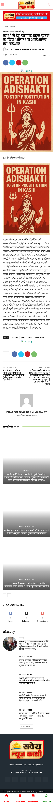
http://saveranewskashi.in (26, 415)
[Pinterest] (18, 62)
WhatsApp (46, 802)
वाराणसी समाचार (39, 337)
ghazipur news (26, 337)
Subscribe (42, 612)
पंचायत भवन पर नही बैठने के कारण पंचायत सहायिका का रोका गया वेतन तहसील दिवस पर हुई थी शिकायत (34, 716)
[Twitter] (12, 62)
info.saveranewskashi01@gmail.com (27, 49)
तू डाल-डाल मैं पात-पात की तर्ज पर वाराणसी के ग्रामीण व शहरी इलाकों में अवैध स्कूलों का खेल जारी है (27, 585)
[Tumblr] (38, 779)
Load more (25, 726)
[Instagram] (15, 779)
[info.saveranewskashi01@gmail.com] (5, 49)
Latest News (20, 802)
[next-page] (9, 595)
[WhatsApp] (25, 62)
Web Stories (33, 802)
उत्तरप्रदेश (12, 31)
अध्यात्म (12, 26)
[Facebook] (5, 62)
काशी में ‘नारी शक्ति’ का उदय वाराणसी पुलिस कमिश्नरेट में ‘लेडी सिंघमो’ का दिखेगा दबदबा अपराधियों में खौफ (32, 698)
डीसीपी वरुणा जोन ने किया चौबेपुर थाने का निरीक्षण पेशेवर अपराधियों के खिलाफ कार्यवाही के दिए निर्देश (13, 375)
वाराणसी (26, 471)
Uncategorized (26, 526)
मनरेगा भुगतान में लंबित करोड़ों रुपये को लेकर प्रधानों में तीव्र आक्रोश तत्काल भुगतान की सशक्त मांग (26, 532)
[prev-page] (4, 595)
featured (14, 337)
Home (5, 26)
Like (10, 612)
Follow (26, 612)
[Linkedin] (22, 779)
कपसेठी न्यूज (20, 31)
